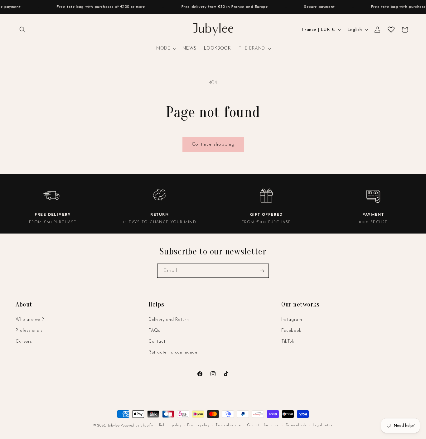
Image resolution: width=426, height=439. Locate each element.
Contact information (263, 425)
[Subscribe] (262, 270)
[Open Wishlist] (391, 29)
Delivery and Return (168, 319)
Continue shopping (213, 144)
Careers (24, 341)
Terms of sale (296, 425)
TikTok (287, 341)
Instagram (291, 319)
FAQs (154, 330)
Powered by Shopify (137, 425)
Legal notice (323, 425)
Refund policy (170, 425)
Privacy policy (198, 425)
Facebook (291, 330)
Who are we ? (30, 319)
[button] (22, 29)
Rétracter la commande (172, 352)
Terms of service (228, 425)
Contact (156, 341)
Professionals (29, 330)
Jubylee (114, 425)
